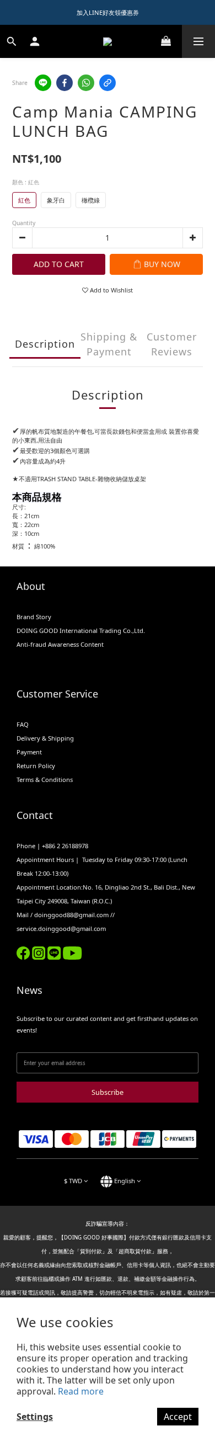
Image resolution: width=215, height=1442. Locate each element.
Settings (35, 1417)
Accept (178, 1417)
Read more (81, 1391)
